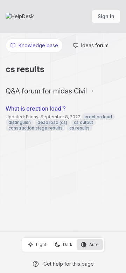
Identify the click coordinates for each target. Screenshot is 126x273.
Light (41, 244)
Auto (94, 244)
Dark (67, 244)
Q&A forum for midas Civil (46, 91)
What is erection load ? (36, 108)
